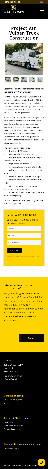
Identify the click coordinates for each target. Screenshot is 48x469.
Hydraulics (8, 422)
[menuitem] (41, 2)
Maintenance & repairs (13, 425)
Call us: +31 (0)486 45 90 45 (23, 215)
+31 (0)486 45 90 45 (13, 376)
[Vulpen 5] (40, 79)
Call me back (14, 250)
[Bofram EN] (20, 9)
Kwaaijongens (16, 465)
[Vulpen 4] (32, 79)
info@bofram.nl (10, 379)
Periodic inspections (12, 429)
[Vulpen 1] (24, 59)
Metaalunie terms (11, 448)
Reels (6, 403)
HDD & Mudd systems (14, 399)
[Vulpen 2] (16, 79)
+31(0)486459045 (12, 2)
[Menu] (40, 9)
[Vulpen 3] (24, 79)
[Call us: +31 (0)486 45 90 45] (8, 215)
